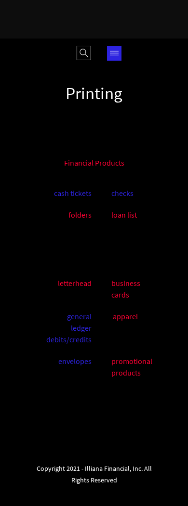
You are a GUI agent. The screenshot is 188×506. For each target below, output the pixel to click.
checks (122, 193)
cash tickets (73, 193)
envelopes (75, 361)
